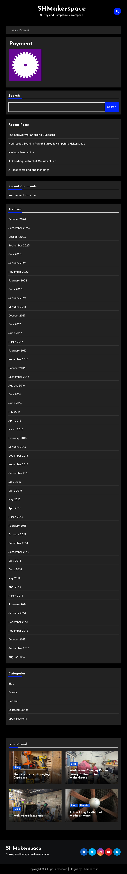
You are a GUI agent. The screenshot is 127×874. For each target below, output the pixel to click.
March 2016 (15, 429)
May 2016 (14, 411)
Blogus (73, 869)
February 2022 (17, 280)
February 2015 (17, 525)
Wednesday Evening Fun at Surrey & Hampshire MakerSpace (46, 143)
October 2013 (16, 639)
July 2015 (14, 481)
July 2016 (14, 394)
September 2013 (18, 648)
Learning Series (18, 709)
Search (14, 95)
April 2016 (14, 420)
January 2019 (17, 298)
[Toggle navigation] (8, 11)
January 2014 (17, 613)
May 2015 (14, 499)
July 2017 (14, 324)
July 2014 (14, 560)
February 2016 (17, 438)
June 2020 (15, 289)
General (13, 701)
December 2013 (18, 622)
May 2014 (14, 578)
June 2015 (15, 490)
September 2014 (18, 552)
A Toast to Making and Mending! (28, 169)
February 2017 (17, 350)
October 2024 (17, 219)
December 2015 (18, 455)
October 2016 (16, 368)
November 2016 (18, 359)
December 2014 (18, 543)
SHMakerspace (62, 9)
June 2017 (15, 333)
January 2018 (17, 306)
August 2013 (16, 657)
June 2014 (15, 569)
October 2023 (17, 236)
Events (12, 692)
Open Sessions (17, 718)
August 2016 (16, 385)
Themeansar (90, 869)
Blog (11, 683)
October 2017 (16, 315)
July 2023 (14, 254)
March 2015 (15, 517)
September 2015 (18, 473)
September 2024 (19, 228)
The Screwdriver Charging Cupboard (31, 134)
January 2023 (17, 263)
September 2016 (18, 376)
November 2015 (18, 464)
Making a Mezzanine (21, 152)
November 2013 (18, 630)
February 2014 (17, 604)
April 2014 (14, 587)
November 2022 (18, 271)
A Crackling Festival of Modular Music (32, 161)
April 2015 (14, 508)
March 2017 (15, 341)
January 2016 (17, 446)
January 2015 (17, 534)
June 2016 (15, 403)
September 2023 (19, 245)
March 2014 (15, 595)
